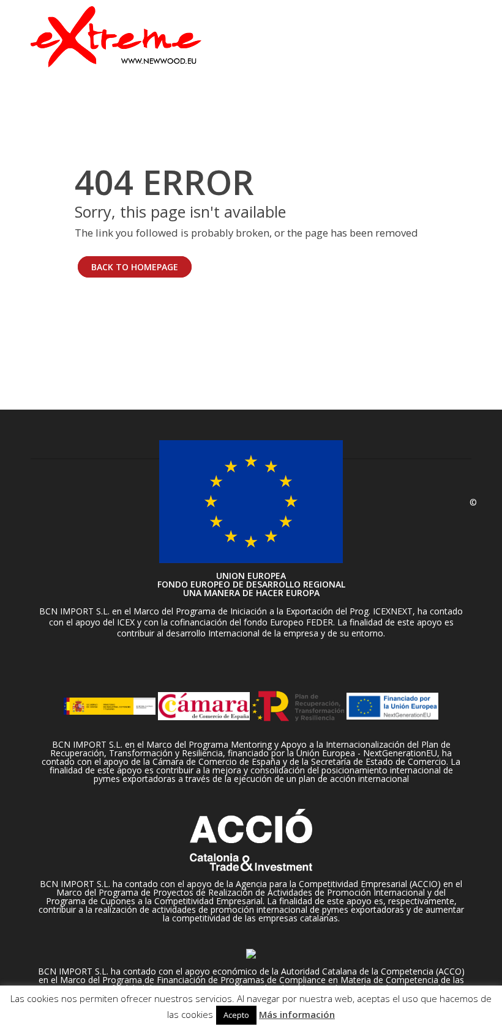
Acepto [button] (236, 1014)
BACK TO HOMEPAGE (134, 267)
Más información (297, 1014)
